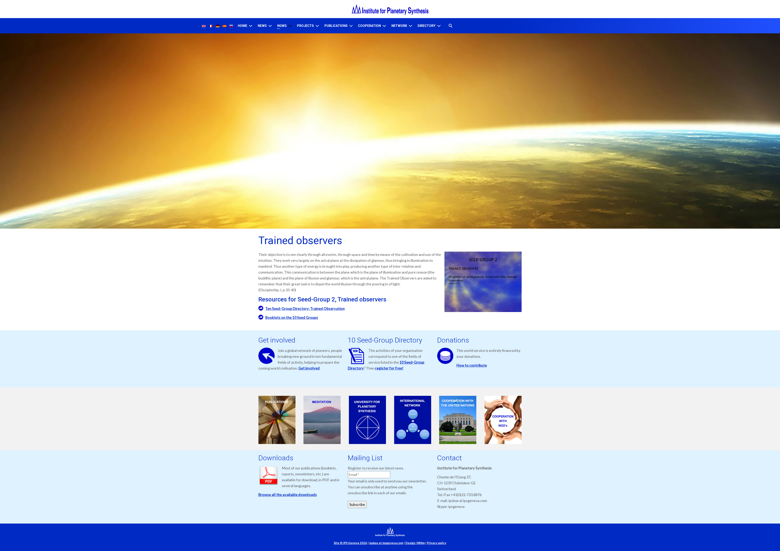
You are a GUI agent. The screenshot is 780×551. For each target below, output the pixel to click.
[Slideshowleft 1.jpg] (277, 420)
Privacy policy (436, 543)
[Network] (410, 26)
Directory (427, 26)
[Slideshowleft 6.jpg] (503, 420)
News (262, 26)
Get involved (309, 368)
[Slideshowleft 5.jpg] (458, 420)
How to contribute (471, 365)
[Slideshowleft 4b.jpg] (412, 420)
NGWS (282, 26)
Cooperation (369, 26)
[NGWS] (290, 26)
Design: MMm (415, 543)
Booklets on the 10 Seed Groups (291, 317)
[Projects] (317, 26)
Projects (305, 26)
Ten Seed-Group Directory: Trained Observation (305, 308)
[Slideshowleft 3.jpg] (367, 420)
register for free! (389, 368)
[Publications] (351, 26)
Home (242, 26)
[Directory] (439, 26)
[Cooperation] (384, 26)
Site (350, 543)
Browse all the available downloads (287, 494)
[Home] (250, 26)
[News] (270, 26)
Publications (336, 26)
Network (399, 26)
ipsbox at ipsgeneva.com (386, 543)
